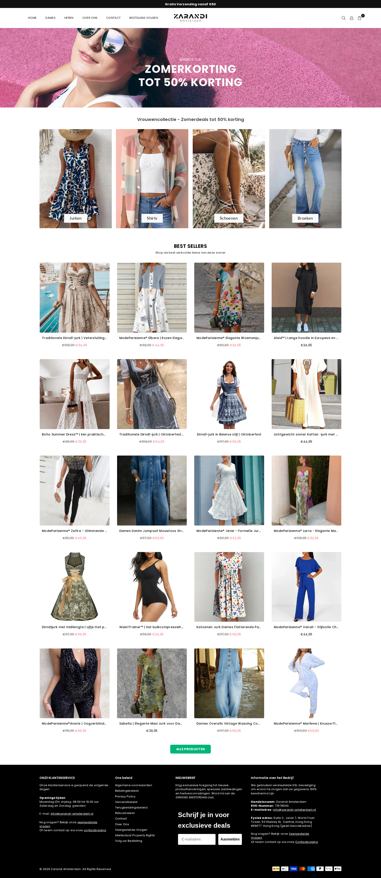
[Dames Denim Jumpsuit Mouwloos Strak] (152, 491)
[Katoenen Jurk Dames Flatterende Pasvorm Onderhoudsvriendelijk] (229, 587)
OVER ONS (90, 18)
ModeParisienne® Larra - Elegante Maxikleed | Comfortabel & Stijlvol (306, 531)
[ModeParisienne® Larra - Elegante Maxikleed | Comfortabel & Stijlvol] (307, 491)
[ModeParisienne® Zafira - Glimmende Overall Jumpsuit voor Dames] (75, 491)
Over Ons (122, 824)
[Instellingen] (352, 18)
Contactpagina (306, 842)
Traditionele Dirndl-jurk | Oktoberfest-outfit (152, 434)
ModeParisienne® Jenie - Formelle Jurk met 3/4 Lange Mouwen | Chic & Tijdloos (229, 531)
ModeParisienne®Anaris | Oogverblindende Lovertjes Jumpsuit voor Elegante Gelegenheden (74, 724)
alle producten (190, 749)
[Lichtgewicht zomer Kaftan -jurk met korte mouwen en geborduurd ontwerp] (307, 394)
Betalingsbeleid (127, 791)
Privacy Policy (125, 796)
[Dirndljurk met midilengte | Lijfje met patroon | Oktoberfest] (75, 587)
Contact (121, 818)
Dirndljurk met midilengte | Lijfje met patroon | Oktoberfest (74, 627)
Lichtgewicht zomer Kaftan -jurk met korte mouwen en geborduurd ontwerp (306, 434)
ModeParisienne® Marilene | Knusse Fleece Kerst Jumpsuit (306, 724)
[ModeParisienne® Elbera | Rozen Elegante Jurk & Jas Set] (152, 298)
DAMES (50, 18)
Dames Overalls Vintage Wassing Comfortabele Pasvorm (229, 724)
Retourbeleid (125, 813)
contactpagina (95, 830)
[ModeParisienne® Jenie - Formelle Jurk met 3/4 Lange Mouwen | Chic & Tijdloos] (229, 491)
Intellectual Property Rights (135, 835)
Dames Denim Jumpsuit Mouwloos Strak (152, 531)
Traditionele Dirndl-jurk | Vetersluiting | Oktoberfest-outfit (74, 338)
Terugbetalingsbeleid (131, 807)
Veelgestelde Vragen (131, 830)
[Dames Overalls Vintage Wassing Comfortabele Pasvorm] (229, 683)
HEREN (69, 18)
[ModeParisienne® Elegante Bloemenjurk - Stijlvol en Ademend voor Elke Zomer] (229, 298)
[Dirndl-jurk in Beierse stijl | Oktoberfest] (229, 394)
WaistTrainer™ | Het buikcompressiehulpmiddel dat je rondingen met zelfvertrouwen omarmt (152, 627)
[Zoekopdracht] (344, 18)
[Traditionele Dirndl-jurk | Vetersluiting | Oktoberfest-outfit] (75, 298)
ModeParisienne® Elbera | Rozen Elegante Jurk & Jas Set (152, 338)
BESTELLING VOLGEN (143, 18)
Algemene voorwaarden (133, 785)
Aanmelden (230, 839)
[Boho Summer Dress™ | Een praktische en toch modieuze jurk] (75, 394)
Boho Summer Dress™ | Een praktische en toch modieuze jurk (74, 434)
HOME (32, 18)
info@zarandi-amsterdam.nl (72, 814)
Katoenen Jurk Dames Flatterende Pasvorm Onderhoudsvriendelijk (229, 627)
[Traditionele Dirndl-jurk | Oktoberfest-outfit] (152, 394)
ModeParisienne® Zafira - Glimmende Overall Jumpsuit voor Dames (74, 531)
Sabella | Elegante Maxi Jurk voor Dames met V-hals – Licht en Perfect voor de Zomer (152, 724)
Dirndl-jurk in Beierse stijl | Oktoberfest (229, 434)
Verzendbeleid (126, 802)
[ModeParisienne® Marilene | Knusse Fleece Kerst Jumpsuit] (307, 683)
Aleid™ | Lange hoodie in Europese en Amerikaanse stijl (306, 338)
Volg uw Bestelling (128, 841)
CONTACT (113, 18)
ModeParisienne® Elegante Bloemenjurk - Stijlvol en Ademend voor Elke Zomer (229, 338)
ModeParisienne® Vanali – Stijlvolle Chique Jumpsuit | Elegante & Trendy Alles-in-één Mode (306, 627)
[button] (360, 18)
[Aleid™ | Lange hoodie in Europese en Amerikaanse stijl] (307, 298)
